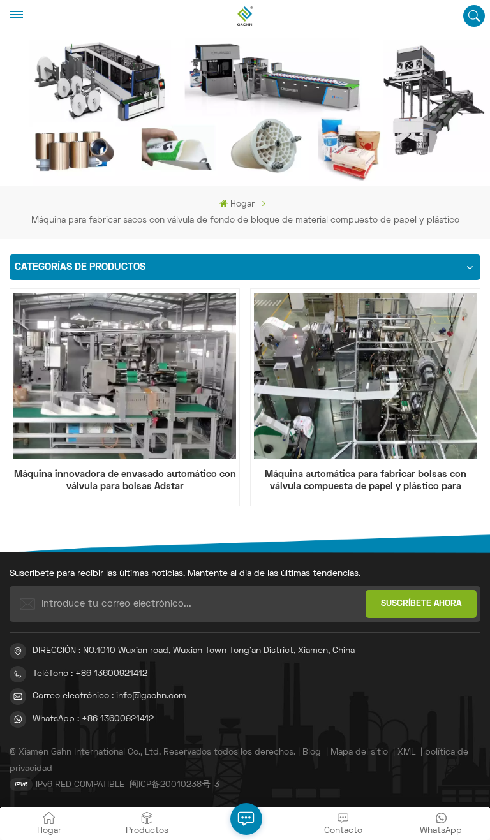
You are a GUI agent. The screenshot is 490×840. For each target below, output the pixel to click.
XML (406, 752)
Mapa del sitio (359, 752)
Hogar (242, 204)
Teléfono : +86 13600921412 (90, 674)
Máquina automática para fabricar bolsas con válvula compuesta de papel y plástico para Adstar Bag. (365, 481)
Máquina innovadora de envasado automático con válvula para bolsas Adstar (124, 480)
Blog (311, 752)
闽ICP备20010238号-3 (174, 785)
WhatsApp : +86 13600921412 (93, 719)
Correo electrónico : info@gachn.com (109, 696)
